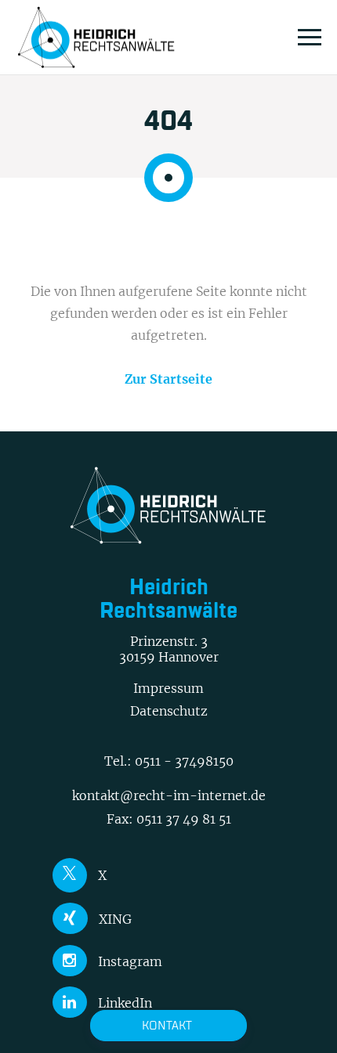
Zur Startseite (168, 379)
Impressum (168, 688)
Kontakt (167, 1025)
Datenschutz (169, 711)
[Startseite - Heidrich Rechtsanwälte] (96, 37)
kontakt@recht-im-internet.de (169, 795)
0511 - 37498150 (184, 761)
